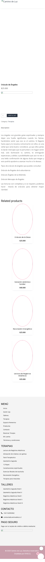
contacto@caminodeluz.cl (12, 517)
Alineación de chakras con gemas (15, 454)
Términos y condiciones (11, 440)
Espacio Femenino (9, 422)
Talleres (6, 415)
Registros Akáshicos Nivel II (12, 499)
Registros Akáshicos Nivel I (12, 496)
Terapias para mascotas (11, 479)
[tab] (5, 128)
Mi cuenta (6, 437)
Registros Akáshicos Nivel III (13, 503)
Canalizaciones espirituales (12, 468)
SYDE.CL (27, 554)
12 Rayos (6, 465)
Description (5, 128)
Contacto (6, 430)
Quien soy (6, 412)
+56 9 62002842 (9, 513)
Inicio (5, 408)
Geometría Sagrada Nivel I (12, 489)
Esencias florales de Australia (13, 472)
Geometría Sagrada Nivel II (12, 492)
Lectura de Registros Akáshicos (14, 450)
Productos (6, 426)
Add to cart (12, 115)
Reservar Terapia (9, 433)
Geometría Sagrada (10, 461)
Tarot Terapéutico (9, 457)
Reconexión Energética (11, 475)
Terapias (11, 121)
